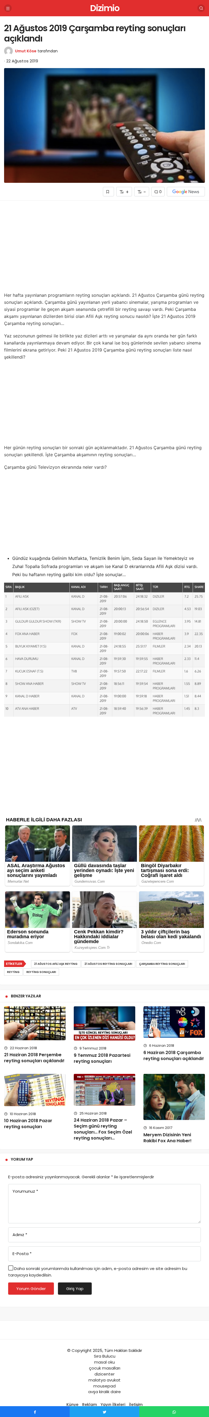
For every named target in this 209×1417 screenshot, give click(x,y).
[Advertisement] (104, 248)
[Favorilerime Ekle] (108, 191)
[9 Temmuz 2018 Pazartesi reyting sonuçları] (104, 1023)
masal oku (104, 1362)
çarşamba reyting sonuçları (162, 964)
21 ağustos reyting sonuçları (108, 964)
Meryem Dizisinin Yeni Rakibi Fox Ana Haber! (167, 1138)
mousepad (104, 1386)
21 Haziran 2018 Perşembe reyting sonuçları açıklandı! (34, 1058)
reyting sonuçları (41, 972)
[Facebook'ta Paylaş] (35, 1411)
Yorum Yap (22, 1159)
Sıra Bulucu (104, 1356)
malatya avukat (104, 1380)
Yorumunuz (25, 1191)
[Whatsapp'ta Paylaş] (174, 1411)
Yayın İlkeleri (113, 1404)
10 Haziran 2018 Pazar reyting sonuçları (28, 1124)
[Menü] (8, 8)
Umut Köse (25, 51)
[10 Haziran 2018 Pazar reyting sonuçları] (35, 1090)
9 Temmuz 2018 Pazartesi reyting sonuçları (102, 1058)
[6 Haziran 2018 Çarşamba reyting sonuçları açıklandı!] (174, 1022)
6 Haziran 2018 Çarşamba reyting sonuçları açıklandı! (173, 1055)
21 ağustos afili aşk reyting (56, 964)
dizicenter (104, 1374)
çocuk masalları (104, 1368)
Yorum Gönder (31, 1288)
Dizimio (104, 8)
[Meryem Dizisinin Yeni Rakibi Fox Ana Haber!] (174, 1097)
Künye (72, 1404)
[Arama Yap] (201, 8)
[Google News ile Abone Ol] (186, 191)
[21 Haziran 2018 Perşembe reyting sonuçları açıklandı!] (35, 1023)
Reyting (13, 972)
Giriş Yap (75, 1288)
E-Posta (22, 1253)
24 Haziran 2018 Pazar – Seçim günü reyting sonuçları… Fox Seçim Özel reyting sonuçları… (103, 1129)
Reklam (89, 1404)
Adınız (20, 1234)
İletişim (136, 1404)
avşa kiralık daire (104, 1391)
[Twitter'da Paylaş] (104, 1411)
